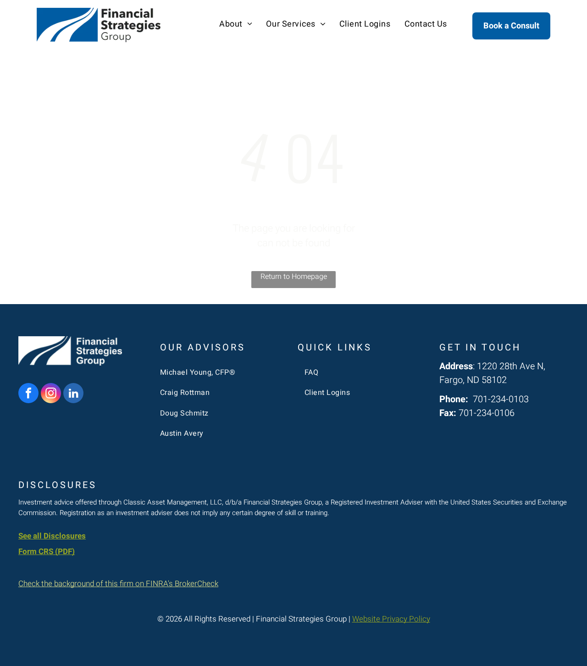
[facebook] (28, 394)
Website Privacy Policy (391, 619)
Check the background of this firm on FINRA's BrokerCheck (118, 583)
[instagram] (51, 394)
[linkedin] (73, 394)
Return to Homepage (293, 276)
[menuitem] (235, 24)
